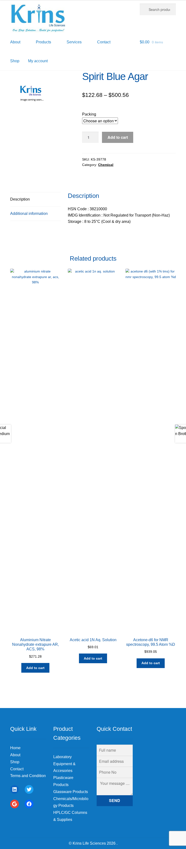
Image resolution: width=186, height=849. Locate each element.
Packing (89, 114)
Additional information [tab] (29, 213)
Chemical (105, 165)
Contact (16, 769)
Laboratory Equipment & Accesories (64, 764)
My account (38, 61)
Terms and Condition (28, 776)
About (15, 755)
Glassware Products (70, 792)
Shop (14, 61)
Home (15, 748)
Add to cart (118, 137)
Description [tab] (20, 199)
